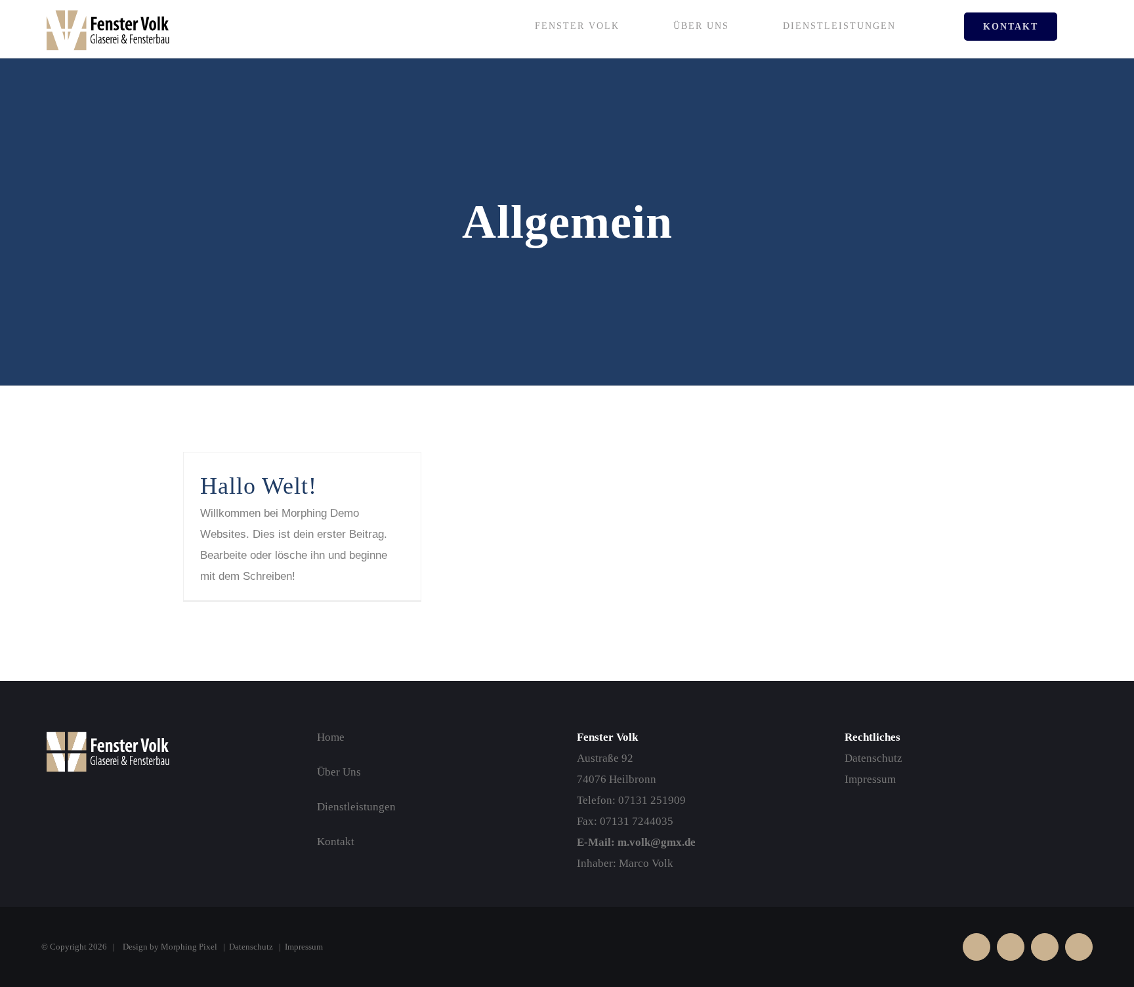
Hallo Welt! (258, 486)
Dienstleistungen (356, 807)
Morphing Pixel (189, 947)
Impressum (870, 779)
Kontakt (335, 841)
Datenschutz (873, 758)
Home (331, 737)
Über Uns (339, 772)
